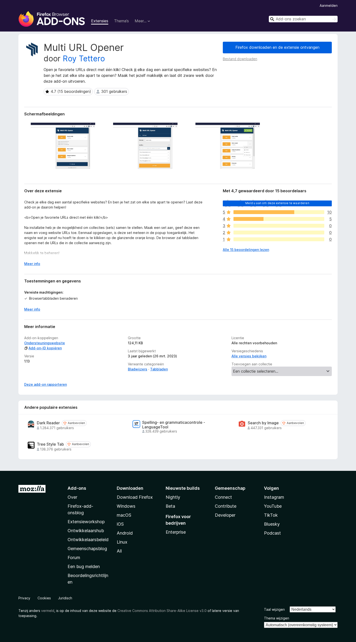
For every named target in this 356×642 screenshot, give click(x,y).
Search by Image (263, 423)
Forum (74, 557)
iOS (120, 524)
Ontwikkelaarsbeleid (88, 539)
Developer (225, 515)
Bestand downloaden (240, 59)
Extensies (99, 20)
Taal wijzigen (274, 609)
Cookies (44, 598)
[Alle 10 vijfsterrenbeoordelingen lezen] (278, 212)
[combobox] (303, 19)
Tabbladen (159, 369)
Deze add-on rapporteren (45, 384)
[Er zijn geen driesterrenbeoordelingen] (278, 226)
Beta (170, 506)
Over (72, 497)
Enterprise (176, 532)
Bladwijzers (137, 369)
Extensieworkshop (86, 521)
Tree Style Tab (50, 444)
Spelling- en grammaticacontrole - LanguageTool (173, 424)
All (119, 551)
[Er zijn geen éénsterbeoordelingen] (278, 239)
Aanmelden (329, 5)
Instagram (274, 497)
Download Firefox (135, 497)
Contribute (225, 506)
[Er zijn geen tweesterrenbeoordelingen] (278, 232)
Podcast (272, 533)
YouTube (273, 506)
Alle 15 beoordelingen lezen (246, 250)
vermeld (47, 611)
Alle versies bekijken (249, 356)
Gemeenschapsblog (87, 548)
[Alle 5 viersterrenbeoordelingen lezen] (278, 219)
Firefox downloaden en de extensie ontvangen (277, 47)
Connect (223, 497)
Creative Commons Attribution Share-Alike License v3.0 (162, 611)
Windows (126, 506)
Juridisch (65, 598)
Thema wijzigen (276, 618)
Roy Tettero (84, 58)
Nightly (173, 497)
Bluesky (272, 524)
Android (125, 533)
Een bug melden (84, 566)
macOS (124, 515)
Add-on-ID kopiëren (45, 348)
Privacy (24, 598)
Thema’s (121, 20)
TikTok (271, 515)
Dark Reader (48, 423)
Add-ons (77, 488)
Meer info (32, 264)
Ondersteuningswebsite (44, 343)
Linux (122, 542)
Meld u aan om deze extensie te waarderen (277, 203)
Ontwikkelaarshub (86, 530)
